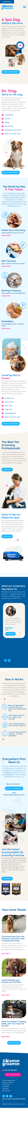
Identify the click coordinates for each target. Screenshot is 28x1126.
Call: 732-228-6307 (14, 784)
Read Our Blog (14, 1043)
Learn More (7, 469)
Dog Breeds (5, 1086)
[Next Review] (9, 660)
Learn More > (6, 235)
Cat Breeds (5, 1088)
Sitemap (23, 1104)
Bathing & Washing (7, 1082)
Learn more (7, 878)
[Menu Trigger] (24, 7)
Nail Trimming (6, 1084)
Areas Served (6, 1090)
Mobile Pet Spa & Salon (8, 1080)
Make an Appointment (10, 72)
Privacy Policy (16, 1104)
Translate (10, 634)
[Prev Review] (5, 660)
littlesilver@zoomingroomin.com (14, 795)
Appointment (7, 1)
